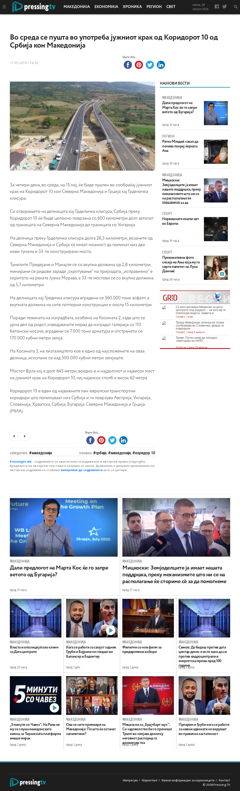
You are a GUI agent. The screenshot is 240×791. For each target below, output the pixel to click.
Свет (171, 7)
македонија (121, 453)
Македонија (77, 7)
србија (101, 453)
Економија (106, 7)
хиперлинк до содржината (82, 470)
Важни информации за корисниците (188, 780)
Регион (154, 7)
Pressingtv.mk (21, 462)
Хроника (132, 7)
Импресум (130, 780)
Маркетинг (150, 780)
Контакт (224, 780)
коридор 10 (145, 453)
